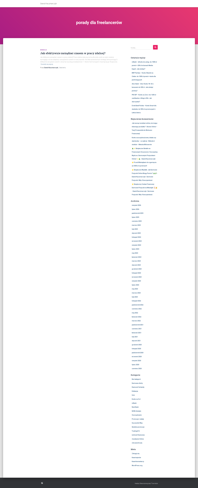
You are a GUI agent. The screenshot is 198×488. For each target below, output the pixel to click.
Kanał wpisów (136, 457)
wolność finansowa (138, 435)
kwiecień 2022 (136, 317)
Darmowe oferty (137, 383)
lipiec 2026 (135, 209)
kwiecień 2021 (136, 333)
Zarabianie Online (138, 439)
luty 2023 (135, 297)
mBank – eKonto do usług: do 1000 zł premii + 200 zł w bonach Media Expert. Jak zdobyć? (144, 65)
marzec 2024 (136, 261)
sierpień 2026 (136, 205)
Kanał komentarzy (138, 461)
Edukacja (43, 50)
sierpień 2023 (136, 281)
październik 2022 (137, 305)
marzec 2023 (136, 293)
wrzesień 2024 (137, 241)
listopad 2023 (136, 273)
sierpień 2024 (136, 245)
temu (62, 67)
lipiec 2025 (135, 217)
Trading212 (136, 431)
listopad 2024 (136, 237)
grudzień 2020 (137, 345)
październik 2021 (137, 325)
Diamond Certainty (138, 387)
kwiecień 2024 (136, 257)
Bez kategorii (136, 379)
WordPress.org (137, 465)
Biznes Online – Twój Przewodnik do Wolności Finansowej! (144, 130)
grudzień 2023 (137, 269)
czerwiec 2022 (137, 309)
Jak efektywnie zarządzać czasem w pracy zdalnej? (72, 53)
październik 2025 (137, 213)
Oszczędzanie (137, 415)
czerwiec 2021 (137, 329)
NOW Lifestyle (136, 411)
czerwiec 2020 (137, 368)
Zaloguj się (135, 453)
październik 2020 (137, 352)
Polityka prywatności (42, 483)
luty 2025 (135, 229)
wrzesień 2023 (137, 277)
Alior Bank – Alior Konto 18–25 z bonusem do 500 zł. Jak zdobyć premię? (143, 87)
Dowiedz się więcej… (47, 64)
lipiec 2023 (135, 285)
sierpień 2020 (136, 360)
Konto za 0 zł (136, 399)
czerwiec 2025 (137, 221)
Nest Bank (135, 407)
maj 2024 (135, 253)
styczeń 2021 (136, 341)
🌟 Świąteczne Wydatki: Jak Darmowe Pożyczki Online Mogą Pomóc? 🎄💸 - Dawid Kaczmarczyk (145, 173)
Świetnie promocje (138, 427)
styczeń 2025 (136, 233)
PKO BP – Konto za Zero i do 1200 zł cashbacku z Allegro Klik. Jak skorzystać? (144, 98)
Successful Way (137, 423)
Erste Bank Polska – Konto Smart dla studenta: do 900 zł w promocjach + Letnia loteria (144, 109)
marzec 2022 (136, 321)
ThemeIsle (154, 483)
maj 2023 (135, 289)
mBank (134, 403)
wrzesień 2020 (137, 356)
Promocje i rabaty (138, 419)
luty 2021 (135, 337)
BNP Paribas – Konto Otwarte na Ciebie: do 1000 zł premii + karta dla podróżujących (144, 76)
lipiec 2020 (135, 364)
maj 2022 (135, 313)
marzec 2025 (136, 225)
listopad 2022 (136, 301)
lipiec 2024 (135, 249)
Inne (133, 395)
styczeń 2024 (136, 265)
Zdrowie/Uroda (137, 443)
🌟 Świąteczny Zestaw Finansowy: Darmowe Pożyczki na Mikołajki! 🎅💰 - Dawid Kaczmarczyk (144, 187)
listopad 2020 (136, 348)
